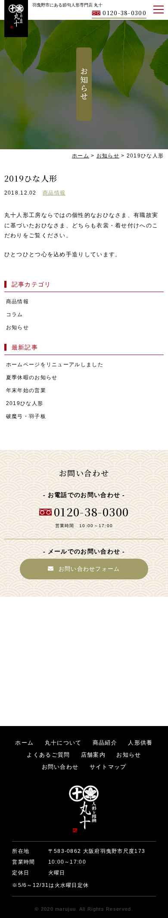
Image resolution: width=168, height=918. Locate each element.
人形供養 (140, 742)
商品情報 (54, 192)
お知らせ (17, 327)
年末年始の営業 (26, 390)
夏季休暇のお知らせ (32, 377)
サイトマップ (108, 767)
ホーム (24, 742)
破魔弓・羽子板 (26, 416)
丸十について (63, 742)
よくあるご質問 (48, 754)
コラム (14, 314)
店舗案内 (93, 754)
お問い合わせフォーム (89, 569)
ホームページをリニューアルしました (54, 364)
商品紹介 (105, 742)
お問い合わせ (60, 767)
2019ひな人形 (24, 403)
